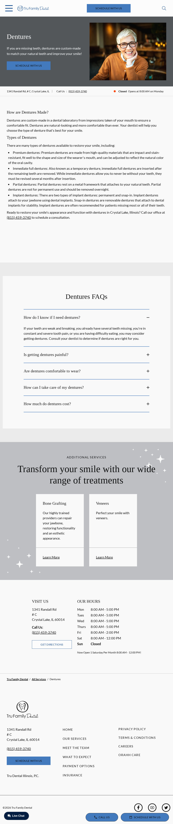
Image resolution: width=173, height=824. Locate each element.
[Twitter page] (166, 807)
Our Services (75, 739)
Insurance (72, 775)
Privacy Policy (132, 729)
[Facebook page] (138, 807)
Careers (125, 746)
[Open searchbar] (164, 8)
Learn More (51, 557)
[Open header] (9, 8)
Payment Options (79, 766)
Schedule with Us (108, 8)
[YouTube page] (152, 807)
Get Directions (52, 644)
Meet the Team (76, 748)
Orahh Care (129, 755)
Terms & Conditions (137, 737)
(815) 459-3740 (77, 91)
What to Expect (77, 757)
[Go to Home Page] (33, 8)
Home (68, 729)
